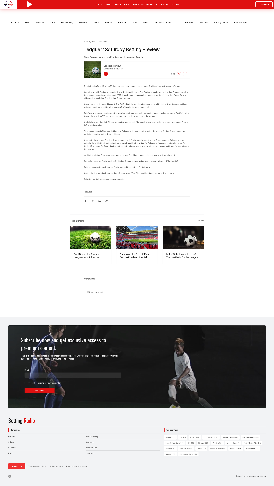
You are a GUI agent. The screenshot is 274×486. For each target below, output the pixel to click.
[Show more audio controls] (185, 74)
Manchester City (218, 448)
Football (40, 22)
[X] (9, 476)
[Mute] (179, 74)
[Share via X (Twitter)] (92, 201)
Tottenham (236, 448)
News (28, 22)
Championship (212, 437)
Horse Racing (92, 436)
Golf (135, 22)
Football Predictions (175, 443)
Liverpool (204, 443)
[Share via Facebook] (85, 201)
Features (189, 22)
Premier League (231, 437)
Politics (108, 22)
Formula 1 (122, 22)
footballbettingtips (251, 437)
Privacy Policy (56, 466)
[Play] (30, 4)
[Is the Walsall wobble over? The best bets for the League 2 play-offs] (183, 237)
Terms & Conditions (37, 466)
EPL (192, 443)
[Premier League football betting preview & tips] (90, 237)
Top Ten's (203, 22)
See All (201, 220)
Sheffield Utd (187, 448)
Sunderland (253, 448)
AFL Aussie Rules (163, 22)
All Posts (15, 22)
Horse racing (67, 22)
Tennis (146, 22)
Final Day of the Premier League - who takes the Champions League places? (88, 255)
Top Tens (90, 453)
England (171, 448)
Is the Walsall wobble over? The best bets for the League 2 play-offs (183, 255)
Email (27, 370)
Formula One (91, 447)
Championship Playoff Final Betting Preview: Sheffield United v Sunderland (134, 255)
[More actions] (188, 41)
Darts (52, 22)
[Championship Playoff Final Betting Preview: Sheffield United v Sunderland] (137, 237)
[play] (106, 74)
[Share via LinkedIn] (99, 201)
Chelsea (171, 454)
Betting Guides (221, 22)
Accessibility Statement (77, 466)
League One (234, 443)
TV (177, 22)
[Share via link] (106, 201)
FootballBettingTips (253, 443)
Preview (218, 443)
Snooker (83, 22)
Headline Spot (240, 22)
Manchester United (189, 454)
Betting (21, 420)
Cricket (96, 22)
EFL (183, 437)
